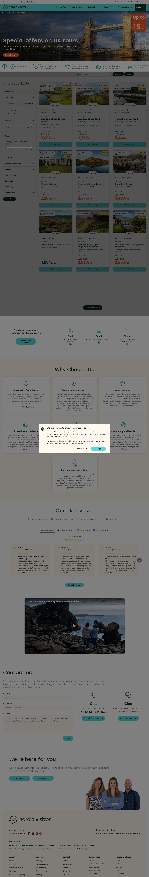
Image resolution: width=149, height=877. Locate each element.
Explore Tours (76, 7)
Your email (7, 703)
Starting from (10, 175)
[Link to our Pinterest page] (40, 833)
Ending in (9, 181)
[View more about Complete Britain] (129, 171)
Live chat (43, 778)
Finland (51, 845)
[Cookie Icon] (42, 436)
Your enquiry (8, 713)
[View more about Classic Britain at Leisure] (92, 171)
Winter (11, 113)
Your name (8, 693)
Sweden (59, 849)
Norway (21, 849)
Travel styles (10, 187)
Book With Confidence (28, 2)
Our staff (12, 864)
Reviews (12, 871)
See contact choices (26, 341)
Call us (65, 867)
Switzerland (69, 849)
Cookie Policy (55, 436)
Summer (12, 110)
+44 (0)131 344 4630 (93, 712)
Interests (8, 169)
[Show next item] (147, 66)
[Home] (17, 7)
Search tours (11, 55)
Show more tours (92, 307)
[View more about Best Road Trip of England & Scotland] (129, 233)
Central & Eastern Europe (25, 845)
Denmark (42, 845)
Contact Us (140, 7)
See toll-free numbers (93, 718)
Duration (8, 120)
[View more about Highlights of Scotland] (129, 107)
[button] (10, 560)
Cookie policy (41, 871)
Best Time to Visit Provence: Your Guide (118, 833)
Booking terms (41, 861)
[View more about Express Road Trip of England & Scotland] (92, 233)
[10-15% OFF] (55, 83)
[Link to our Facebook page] (29, 833)
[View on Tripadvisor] (14, 548)
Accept (98, 449)
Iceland (77, 845)
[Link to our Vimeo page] (37, 833)
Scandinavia (31, 849)
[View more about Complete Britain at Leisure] (55, 233)
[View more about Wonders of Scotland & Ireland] (55, 107)
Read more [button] (22, 573)
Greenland (67, 845)
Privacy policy (41, 867)
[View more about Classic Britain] (55, 171)
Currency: (140, 2)
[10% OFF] (92, 83)
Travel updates (42, 864)
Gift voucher (67, 864)
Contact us (20, 778)
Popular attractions (13, 163)
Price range (9, 136)
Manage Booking (126, 7)
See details (120, 874)
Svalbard (50, 849)
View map (56, 144)
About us (12, 861)
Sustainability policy (17, 874)
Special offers (10, 192)
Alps (11, 845)
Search (130, 2)
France (58, 845)
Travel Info (107, 7)
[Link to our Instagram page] (33, 833)
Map (128, 74)
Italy (92, 845)
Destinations (92, 7)
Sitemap (39, 874)
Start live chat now (128, 718)
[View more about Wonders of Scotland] (92, 107)
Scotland (41, 849)
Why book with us (16, 867)
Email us (65, 861)
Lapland (12, 849)
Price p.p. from (45, 131)
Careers (65, 874)
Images (117, 74)
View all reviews (74, 585)
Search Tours (62, 7)
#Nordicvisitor (17, 833)
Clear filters (9, 199)
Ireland (85, 845)
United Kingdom (10, 13)
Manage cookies (82, 449)
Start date (9, 97)
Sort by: (78, 74)
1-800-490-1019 (117, 2)
